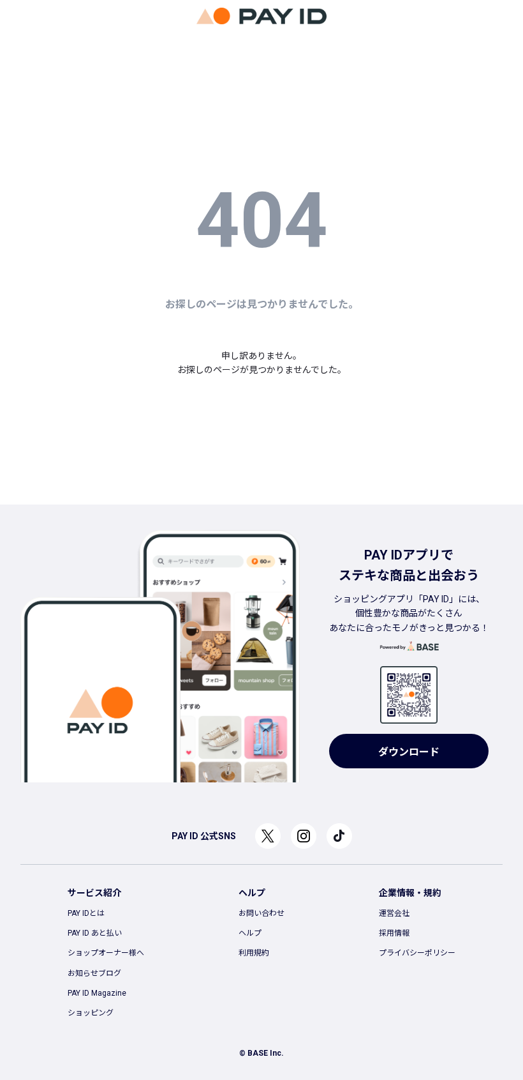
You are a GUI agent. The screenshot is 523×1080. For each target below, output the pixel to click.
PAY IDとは (86, 913)
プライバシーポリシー (417, 952)
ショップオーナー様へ (106, 952)
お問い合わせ (261, 913)
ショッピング (91, 1012)
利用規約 (254, 952)
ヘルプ (250, 933)
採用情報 (394, 933)
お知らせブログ (94, 973)
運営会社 (394, 913)
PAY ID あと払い (95, 933)
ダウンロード (408, 752)
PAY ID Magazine (97, 993)
